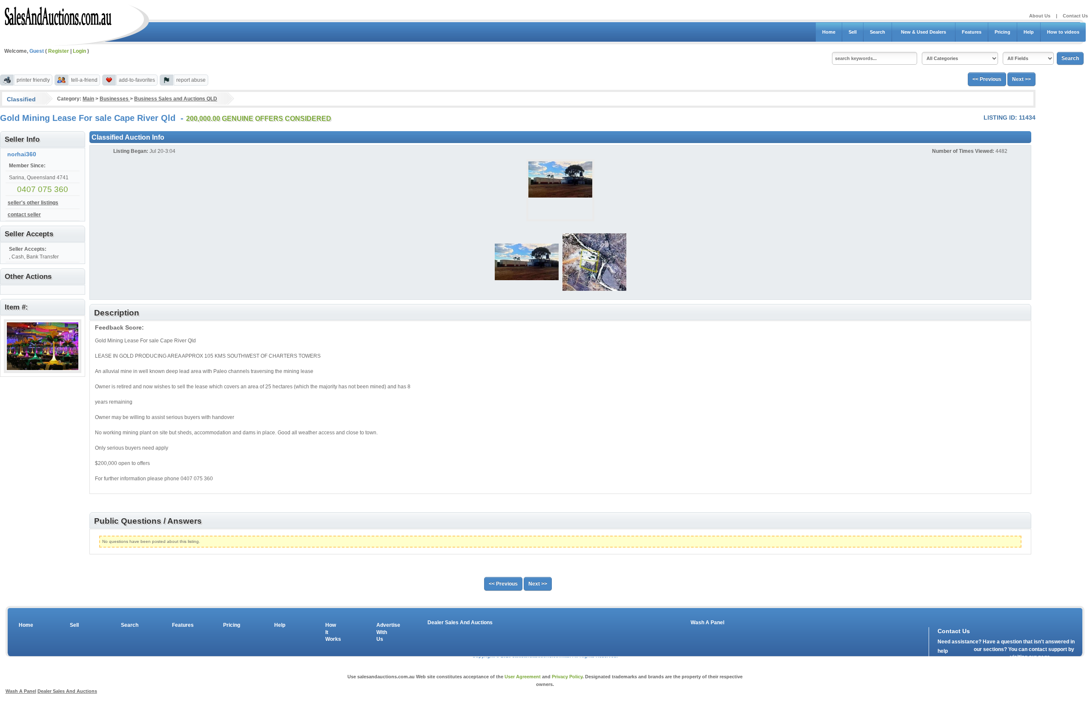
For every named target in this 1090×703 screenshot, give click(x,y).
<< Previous (986, 79)
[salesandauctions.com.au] (58, 14)
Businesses (115, 99)
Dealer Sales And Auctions (460, 623)
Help (1029, 31)
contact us (986, 659)
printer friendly (33, 80)
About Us (1039, 15)
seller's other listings (33, 203)
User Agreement (523, 676)
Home (828, 31)
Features (971, 31)
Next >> (1021, 79)
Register (58, 51)
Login (79, 51)
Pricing (1002, 31)
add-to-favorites (137, 80)
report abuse (191, 80)
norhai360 (21, 154)
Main (88, 99)
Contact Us (1075, 15)
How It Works (331, 632)
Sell (853, 31)
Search (877, 31)
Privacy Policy (567, 676)
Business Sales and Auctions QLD (175, 99)
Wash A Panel (707, 623)
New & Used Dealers (923, 31)
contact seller (24, 215)
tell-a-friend (84, 80)
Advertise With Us (382, 632)
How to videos (1063, 31)
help (943, 651)
